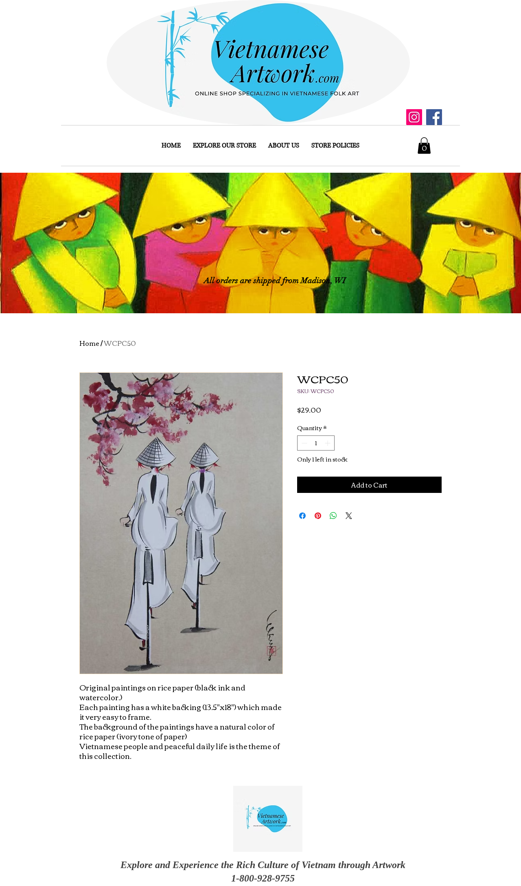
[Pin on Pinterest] (318, 516)
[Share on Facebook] (302, 516)
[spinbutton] (316, 443)
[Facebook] (434, 117)
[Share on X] (349, 516)
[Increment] (328, 443)
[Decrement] (303, 443)
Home (89, 343)
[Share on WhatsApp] (333, 516)
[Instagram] (414, 117)
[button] (424, 145)
